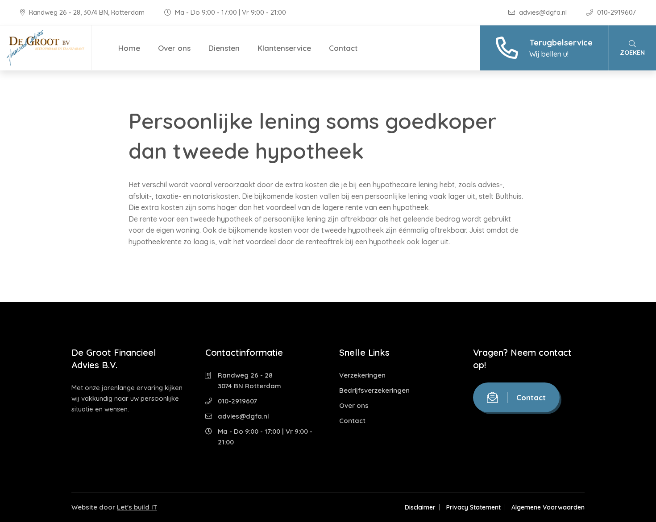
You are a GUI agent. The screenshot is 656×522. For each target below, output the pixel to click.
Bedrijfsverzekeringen (374, 390)
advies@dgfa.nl (543, 12)
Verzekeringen (362, 375)
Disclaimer (420, 507)
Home (129, 48)
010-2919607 (615, 12)
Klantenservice (284, 48)
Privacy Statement (473, 507)
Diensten (224, 48)
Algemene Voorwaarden (548, 507)
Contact (343, 48)
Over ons (174, 48)
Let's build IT (137, 507)
